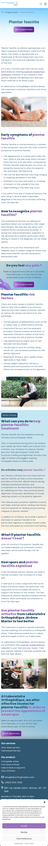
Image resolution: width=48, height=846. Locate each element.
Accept (24, 826)
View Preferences (24, 839)
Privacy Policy (29, 843)
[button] (44, 802)
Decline (24, 832)
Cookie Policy (18, 843)
